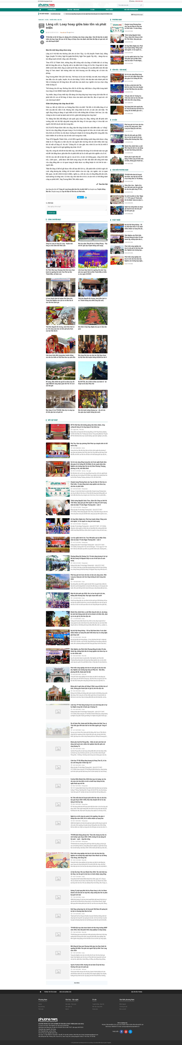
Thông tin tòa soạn (138, 14)
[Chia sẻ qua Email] (42, 42)
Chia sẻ (81, 197)
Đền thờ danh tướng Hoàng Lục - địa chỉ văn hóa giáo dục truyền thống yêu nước (91, 411)
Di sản (83, 581)
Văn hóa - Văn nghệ (86, 471)
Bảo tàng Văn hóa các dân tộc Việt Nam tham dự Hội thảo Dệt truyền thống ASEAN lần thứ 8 (92, 356)
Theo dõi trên (63, 32)
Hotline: (137, 1)
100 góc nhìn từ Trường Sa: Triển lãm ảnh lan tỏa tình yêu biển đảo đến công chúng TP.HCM (134, 98)
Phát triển (84, 637)
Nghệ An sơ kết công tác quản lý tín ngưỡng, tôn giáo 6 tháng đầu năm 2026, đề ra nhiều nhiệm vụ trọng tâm (87, 817)
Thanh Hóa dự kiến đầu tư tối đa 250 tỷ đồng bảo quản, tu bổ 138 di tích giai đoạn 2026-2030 (89, 1040)
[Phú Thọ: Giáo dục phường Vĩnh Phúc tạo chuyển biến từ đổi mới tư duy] (58, 450)
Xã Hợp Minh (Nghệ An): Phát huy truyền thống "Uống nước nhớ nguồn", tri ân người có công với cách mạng (89, 520)
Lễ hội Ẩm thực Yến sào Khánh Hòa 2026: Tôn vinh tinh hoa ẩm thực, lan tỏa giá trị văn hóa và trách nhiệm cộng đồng (89, 873)
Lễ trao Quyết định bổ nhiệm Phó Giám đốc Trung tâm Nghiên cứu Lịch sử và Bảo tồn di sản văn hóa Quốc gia (59, 300)
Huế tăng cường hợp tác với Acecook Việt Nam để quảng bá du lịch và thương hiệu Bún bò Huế (89, 910)
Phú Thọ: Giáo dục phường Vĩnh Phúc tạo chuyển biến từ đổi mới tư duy (89, 444)
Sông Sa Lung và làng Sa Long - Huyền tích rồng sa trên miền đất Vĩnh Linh (59, 244)
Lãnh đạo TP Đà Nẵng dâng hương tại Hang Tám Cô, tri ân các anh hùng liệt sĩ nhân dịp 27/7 (88, 762)
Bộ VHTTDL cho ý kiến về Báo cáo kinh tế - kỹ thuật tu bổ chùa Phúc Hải (92, 383)
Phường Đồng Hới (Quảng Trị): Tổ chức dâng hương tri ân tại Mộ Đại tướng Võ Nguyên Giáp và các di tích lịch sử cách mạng (89, 558)
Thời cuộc (81, 429)
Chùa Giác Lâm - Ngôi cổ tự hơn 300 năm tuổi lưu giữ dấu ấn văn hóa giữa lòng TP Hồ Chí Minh (134, 187)
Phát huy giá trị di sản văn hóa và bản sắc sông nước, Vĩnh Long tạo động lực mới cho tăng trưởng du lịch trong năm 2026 (88, 577)
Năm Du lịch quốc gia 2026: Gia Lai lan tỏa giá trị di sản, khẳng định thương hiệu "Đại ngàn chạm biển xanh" (88, 594)
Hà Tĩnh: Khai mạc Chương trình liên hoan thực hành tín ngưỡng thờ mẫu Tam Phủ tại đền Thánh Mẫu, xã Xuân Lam (60, 272)
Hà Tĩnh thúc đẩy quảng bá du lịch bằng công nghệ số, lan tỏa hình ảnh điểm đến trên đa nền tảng (88, 984)
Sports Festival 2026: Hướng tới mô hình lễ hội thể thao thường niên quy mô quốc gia (88, 966)
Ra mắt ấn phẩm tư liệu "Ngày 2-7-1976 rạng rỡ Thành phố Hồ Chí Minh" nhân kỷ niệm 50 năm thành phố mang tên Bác (134, 198)
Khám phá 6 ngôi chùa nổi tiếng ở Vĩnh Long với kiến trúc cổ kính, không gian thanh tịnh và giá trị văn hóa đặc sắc (89, 687)
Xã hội (83, 448)
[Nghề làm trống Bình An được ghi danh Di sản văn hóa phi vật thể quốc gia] (117, 210)
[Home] (42, 31)
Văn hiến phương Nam (120, 170)
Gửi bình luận (51, 213)
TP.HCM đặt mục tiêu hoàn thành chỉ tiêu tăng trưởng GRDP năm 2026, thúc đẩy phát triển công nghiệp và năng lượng (89, 929)
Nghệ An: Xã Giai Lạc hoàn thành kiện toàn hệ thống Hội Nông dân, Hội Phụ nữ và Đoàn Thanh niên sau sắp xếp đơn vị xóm (89, 1004)
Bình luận (41, 25)
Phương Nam (85, 488)
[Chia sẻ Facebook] (42, 37)
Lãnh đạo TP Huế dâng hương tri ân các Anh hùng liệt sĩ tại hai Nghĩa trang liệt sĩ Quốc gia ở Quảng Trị (89, 706)
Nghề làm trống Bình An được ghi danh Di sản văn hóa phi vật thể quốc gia (134, 209)
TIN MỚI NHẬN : (44, 13)
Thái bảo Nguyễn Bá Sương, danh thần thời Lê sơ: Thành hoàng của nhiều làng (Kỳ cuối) (92, 299)
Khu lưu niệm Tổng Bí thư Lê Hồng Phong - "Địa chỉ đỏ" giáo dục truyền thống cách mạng (92, 244)
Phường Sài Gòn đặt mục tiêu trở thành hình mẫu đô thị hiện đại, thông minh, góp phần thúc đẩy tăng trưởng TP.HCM (88, 1023)
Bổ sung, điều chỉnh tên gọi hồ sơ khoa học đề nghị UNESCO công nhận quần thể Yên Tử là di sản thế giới (60, 384)
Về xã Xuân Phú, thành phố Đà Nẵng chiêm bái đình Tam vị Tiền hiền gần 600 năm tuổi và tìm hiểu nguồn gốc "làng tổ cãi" (89, 726)
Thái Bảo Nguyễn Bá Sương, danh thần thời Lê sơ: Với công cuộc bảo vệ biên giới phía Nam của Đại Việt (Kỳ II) (60, 329)
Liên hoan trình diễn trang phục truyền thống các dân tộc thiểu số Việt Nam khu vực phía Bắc (60, 356)
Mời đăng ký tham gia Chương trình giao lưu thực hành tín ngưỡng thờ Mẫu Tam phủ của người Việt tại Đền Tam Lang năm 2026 (89, 948)
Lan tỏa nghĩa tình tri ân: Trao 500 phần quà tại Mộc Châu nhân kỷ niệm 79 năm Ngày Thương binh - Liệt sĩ (88, 539)
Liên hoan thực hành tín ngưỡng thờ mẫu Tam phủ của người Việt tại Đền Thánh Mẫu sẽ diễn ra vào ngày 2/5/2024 (92, 272)
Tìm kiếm (141, 5)
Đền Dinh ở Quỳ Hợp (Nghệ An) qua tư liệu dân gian (92, 328)
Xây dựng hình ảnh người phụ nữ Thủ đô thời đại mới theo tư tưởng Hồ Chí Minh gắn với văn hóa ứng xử (134, 109)
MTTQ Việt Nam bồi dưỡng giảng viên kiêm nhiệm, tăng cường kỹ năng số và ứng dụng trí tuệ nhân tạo (88, 426)
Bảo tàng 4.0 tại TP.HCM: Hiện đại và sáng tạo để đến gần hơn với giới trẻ (60, 411)
